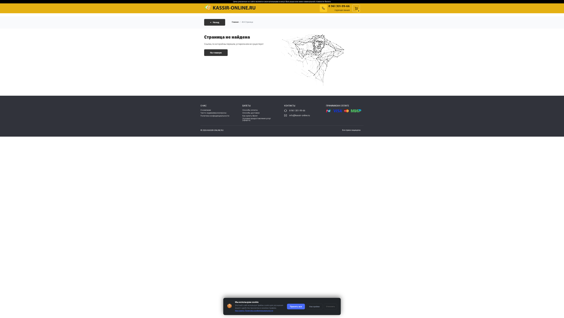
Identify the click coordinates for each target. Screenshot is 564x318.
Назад (215, 22)
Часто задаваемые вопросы (213, 113)
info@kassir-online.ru (299, 115)
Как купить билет (250, 116)
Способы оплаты (250, 110)
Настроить (240, 310)
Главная (235, 22)
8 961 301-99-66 (339, 6)
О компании (205, 110)
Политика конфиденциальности (214, 116)
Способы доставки (251, 113)
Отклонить (330, 306)
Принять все (296, 306)
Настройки (314, 306)
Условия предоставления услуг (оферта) (256, 119)
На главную (216, 53)
